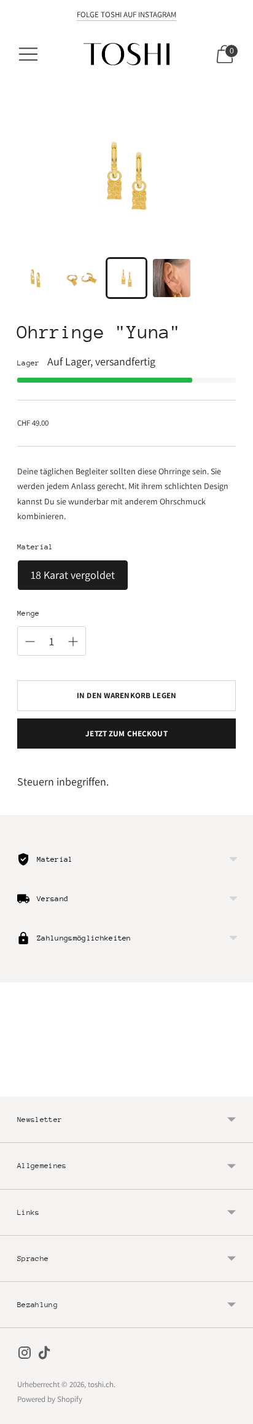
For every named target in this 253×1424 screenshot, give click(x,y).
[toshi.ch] (126, 54)
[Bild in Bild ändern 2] (82, 278)
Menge (28, 613)
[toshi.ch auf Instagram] (24, 1355)
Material (35, 547)
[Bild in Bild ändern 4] (172, 278)
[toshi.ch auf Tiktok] (44, 1355)
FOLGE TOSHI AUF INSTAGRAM (126, 14)
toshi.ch (101, 1384)
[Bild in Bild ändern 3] (126, 278)
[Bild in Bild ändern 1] (36, 278)
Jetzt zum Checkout (126, 733)
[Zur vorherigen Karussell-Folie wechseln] (17, 1087)
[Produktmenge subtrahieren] (30, 641)
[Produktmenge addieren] (73, 641)
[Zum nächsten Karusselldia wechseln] (236, 1087)
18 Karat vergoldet (73, 575)
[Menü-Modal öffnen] (28, 54)
